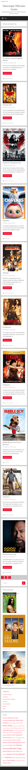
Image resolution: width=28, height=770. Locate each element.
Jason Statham (7, 735)
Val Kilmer (23, 760)
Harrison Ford (6, 732)
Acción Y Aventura (9, 78)
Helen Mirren (11, 732)
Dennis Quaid (18, 728)
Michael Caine (12, 745)
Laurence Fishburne (11, 740)
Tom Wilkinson (18, 760)
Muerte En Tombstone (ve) (12, 163)
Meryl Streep (5, 745)
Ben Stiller (10, 723)
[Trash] (9, 603)
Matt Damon (21, 742)
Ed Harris (22, 728)
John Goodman (17, 735)
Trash (17, 593)
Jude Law (14, 737)
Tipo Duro (6, 497)
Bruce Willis (7, 726)
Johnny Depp (7, 737)
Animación (7, 238)
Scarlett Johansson (16, 757)
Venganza (6, 385)
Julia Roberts (19, 737)
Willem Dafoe (7, 763)
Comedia (7, 462)
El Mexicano (7, 327)
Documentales (8, 572)
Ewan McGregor (8, 730)
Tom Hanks (11, 760)
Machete (6, 273)
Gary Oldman (22, 730)
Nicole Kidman (7, 751)
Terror (4, 708)
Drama (4, 706)
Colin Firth (12, 728)
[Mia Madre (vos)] (14, 631)
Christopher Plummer (6, 728)
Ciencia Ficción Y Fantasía (9, 699)
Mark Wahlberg (13, 742)
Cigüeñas (6, 220)
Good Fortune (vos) (9, 554)
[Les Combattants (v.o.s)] (14, 667)
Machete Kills (7, 105)
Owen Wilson (16, 751)
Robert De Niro (12, 754)
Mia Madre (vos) (7, 649)
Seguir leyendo (7, 73)
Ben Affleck (16, 720)
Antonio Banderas (8, 718)
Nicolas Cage (16, 748)
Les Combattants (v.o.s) (8, 685)
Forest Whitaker (16, 730)
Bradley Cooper (15, 723)
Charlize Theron (21, 725)
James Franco (18, 732)
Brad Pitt (21, 723)
